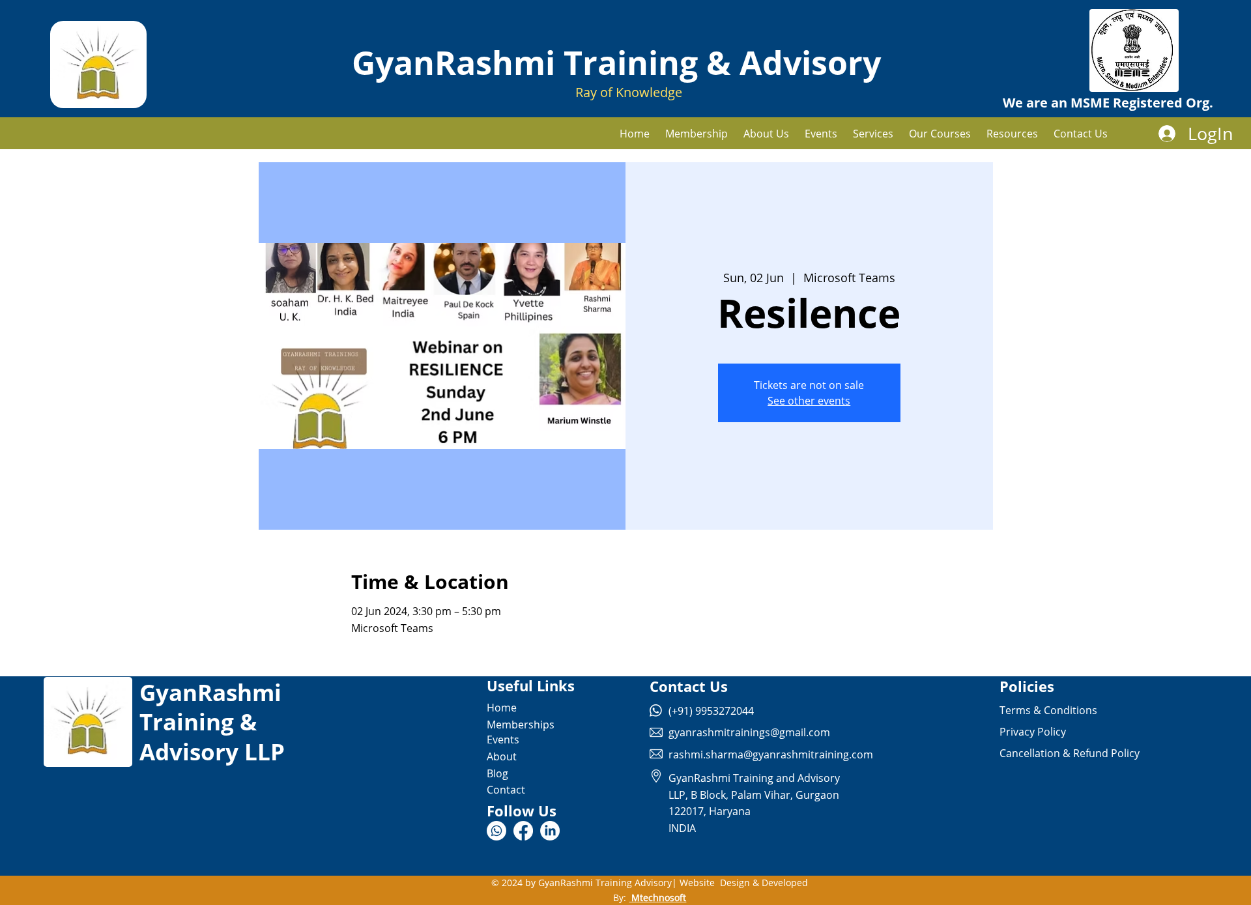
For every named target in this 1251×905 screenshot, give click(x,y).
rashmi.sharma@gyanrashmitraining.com (771, 754)
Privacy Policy (1032, 732)
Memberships (520, 724)
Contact (506, 790)
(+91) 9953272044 (711, 711)
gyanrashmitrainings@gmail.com (749, 732)
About (502, 756)
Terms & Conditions (1048, 710)
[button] (873, 133)
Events (503, 739)
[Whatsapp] (496, 830)
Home (502, 707)
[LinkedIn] (550, 830)
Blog (497, 773)
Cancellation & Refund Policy (1069, 753)
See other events (809, 401)
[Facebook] (523, 830)
